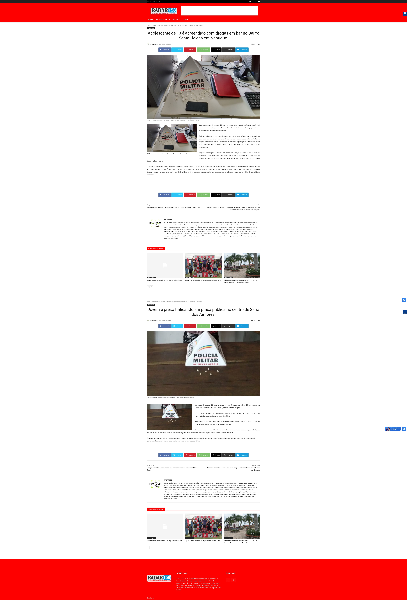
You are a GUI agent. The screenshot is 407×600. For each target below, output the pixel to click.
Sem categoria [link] (155, 25)
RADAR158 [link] (155, 44)
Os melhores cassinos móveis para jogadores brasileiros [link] (164, 280)
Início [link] (148, 25)
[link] (247, 1)
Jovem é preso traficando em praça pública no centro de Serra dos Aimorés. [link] (173, 207)
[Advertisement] (219, 10)
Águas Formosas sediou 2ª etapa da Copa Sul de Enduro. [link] (203, 280)
